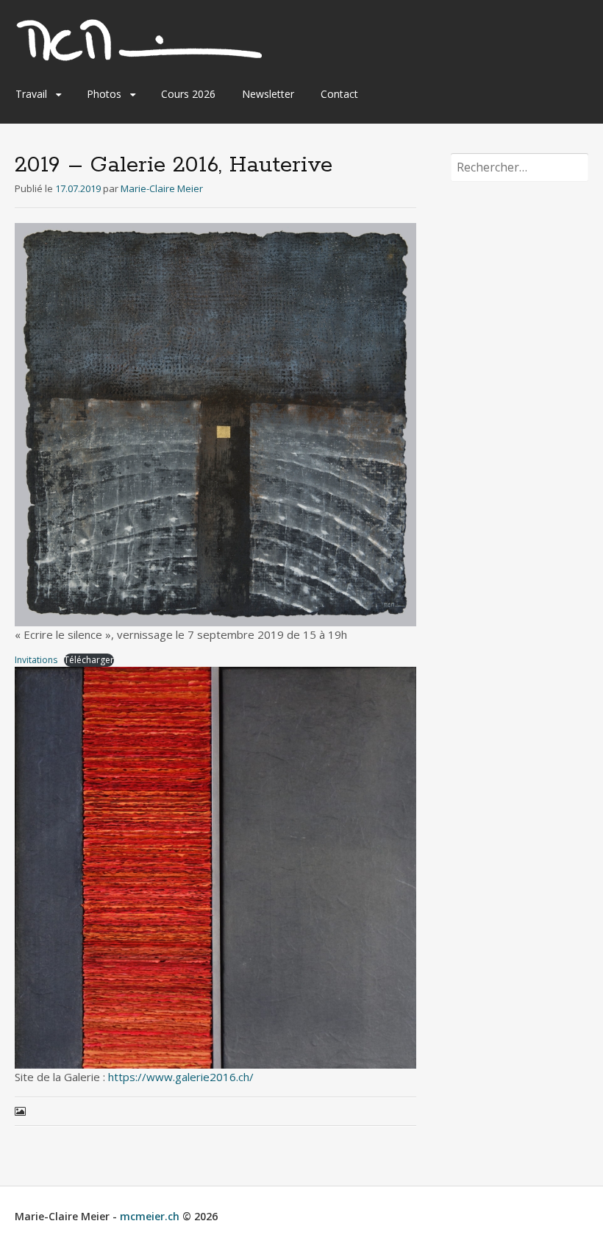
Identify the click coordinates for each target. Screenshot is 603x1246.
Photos (104, 94)
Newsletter (268, 94)
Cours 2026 (188, 94)
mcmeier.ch (149, 1216)
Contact (339, 94)
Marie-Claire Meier (162, 188)
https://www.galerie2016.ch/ (181, 1076)
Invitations (36, 660)
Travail (31, 94)
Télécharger (89, 660)
